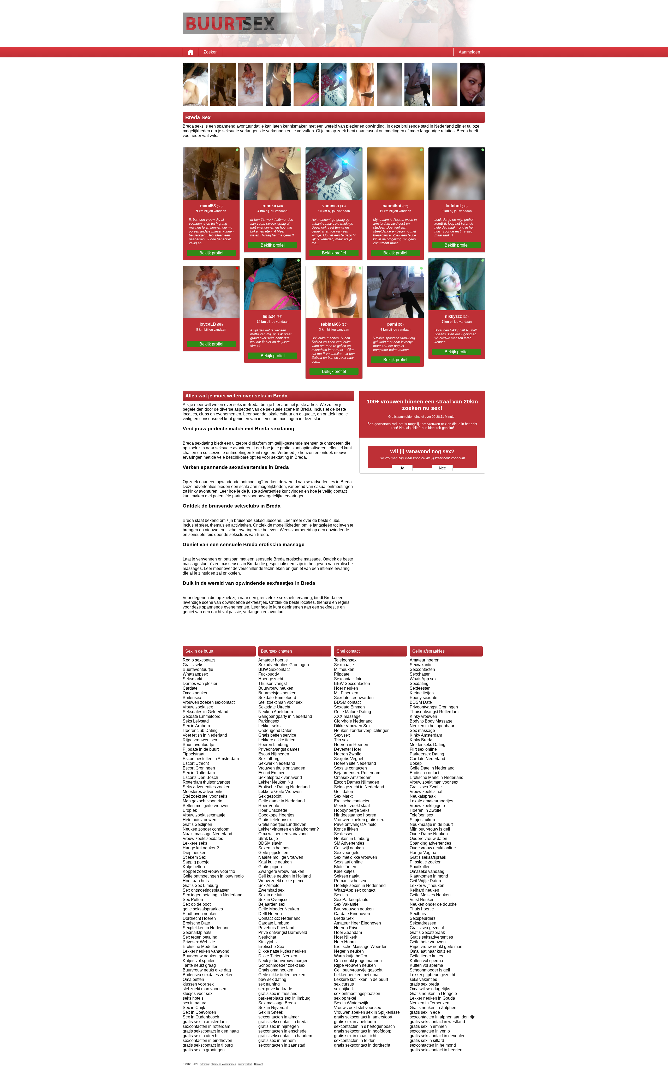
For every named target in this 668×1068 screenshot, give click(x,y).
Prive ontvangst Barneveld (282, 932)
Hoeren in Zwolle (426, 810)
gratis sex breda (424, 984)
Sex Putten (193, 899)
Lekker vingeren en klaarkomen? (288, 829)
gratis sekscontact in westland (437, 1021)
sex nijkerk (344, 989)
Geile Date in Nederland (432, 768)
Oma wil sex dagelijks (430, 989)
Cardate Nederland (427, 758)
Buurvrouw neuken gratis (206, 956)
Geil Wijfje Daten (425, 881)
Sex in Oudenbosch (201, 1017)
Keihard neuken (424, 890)
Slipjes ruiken (422, 820)
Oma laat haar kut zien (430, 951)
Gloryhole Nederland (353, 721)
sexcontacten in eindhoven (207, 1040)
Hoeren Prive (346, 928)
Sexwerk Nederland (276, 763)
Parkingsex (268, 721)
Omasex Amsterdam (352, 777)
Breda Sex (344, 918)
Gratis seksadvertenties (431, 937)
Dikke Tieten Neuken (277, 956)
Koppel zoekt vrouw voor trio (209, 871)
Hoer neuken (346, 688)
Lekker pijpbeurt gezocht (432, 974)
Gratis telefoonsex (275, 820)
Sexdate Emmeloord (201, 716)
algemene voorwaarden (223, 1064)
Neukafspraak (423, 796)
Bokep (416, 763)
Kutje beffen (194, 866)
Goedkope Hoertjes (276, 815)
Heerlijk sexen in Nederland (360, 885)
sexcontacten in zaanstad (281, 1045)
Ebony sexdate (423, 697)
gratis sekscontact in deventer (437, 1036)
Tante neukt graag (199, 965)
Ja (402, 468)
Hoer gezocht (270, 679)
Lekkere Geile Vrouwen (280, 791)
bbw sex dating (272, 979)
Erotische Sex (271, 946)
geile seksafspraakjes (203, 909)
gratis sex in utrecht (200, 1036)
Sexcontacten (422, 669)
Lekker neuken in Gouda (432, 998)
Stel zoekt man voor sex (280, 702)
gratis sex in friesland (277, 993)
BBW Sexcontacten (352, 683)
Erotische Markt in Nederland (436, 777)
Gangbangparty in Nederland (285, 716)
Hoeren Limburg (273, 744)
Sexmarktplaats (197, 932)
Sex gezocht (269, 796)
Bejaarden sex (271, 904)
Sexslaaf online (348, 862)
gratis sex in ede (425, 1012)
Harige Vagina (423, 852)
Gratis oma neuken (275, 970)
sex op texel (345, 998)
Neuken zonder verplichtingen (362, 730)
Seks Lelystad (196, 721)
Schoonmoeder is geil (430, 970)
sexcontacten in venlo (430, 1031)
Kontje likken (346, 829)
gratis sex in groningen (204, 1050)
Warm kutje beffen (350, 956)
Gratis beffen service (277, 735)
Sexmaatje (344, 665)
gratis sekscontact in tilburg (208, 1045)
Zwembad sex (271, 890)
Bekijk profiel (211, 253)
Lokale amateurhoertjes (431, 801)
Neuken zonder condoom (206, 829)
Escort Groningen (199, 768)
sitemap (204, 1064)
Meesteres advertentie (203, 791)
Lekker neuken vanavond (206, 951)
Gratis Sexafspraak (427, 932)
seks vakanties (423, 979)
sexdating (280, 457)
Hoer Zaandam (348, 932)
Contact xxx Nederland (279, 918)
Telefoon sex (421, 815)
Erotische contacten (352, 801)
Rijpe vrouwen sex (200, 740)
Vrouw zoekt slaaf (426, 791)
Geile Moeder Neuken (278, 909)
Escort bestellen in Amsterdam (211, 758)
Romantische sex (350, 881)
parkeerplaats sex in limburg (284, 998)
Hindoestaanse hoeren (355, 815)
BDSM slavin (270, 843)
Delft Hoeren (270, 913)
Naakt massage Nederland (207, 834)
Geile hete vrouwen (428, 942)
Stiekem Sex (194, 857)
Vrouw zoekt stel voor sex (357, 1007)
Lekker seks (269, 726)
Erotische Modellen (200, 946)
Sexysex (342, 735)
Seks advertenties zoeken (206, 787)
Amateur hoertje (273, 660)
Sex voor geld (347, 852)
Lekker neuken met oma (356, 974)
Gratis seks (193, 665)
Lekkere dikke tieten (276, 740)
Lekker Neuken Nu (275, 782)
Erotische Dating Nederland (284, 787)
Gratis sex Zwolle (426, 787)
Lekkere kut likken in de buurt (361, 979)
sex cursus (344, 984)
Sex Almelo (268, 885)
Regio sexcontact (199, 660)
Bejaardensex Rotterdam (357, 773)
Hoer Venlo (268, 805)
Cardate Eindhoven (352, 913)
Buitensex (192, 697)
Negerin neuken (349, 951)
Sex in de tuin (271, 895)
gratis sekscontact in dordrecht (362, 1045)
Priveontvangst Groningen (434, 707)
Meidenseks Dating (427, 744)
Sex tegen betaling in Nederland (212, 895)
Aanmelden (469, 52)
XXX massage (347, 716)
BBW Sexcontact (274, 669)
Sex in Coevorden (199, 1012)
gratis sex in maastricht (355, 1036)
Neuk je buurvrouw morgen (283, 960)
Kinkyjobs (267, 942)
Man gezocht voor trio (202, 801)
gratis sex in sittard (427, 1040)
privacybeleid (245, 1064)
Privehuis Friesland (276, 928)
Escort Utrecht (196, 763)
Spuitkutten (420, 866)
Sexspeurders (423, 918)
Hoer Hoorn (345, 942)
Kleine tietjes (422, 693)
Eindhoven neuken (200, 913)
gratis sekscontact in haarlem (285, 1036)
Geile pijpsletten (273, 852)
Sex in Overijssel (274, 899)
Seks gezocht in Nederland (359, 787)
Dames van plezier (200, 683)
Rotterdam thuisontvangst (206, 782)
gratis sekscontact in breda (283, 1021)
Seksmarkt (192, 679)
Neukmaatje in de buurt (431, 824)
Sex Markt (343, 796)
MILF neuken (346, 693)
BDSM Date (421, 702)
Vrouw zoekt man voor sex (434, 782)
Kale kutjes (344, 871)
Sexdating (419, 683)
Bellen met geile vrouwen (206, 805)
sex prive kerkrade (275, 989)
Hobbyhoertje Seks (351, 810)
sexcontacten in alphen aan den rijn (442, 1017)
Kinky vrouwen (423, 716)
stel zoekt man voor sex (204, 989)
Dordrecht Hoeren (199, 918)
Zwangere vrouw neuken (281, 871)
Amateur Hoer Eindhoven (357, 923)
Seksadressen (423, 923)
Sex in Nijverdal (273, 1007)
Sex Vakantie (346, 904)
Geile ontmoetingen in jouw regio (213, 876)
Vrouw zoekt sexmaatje (204, 815)
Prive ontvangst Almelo (355, 824)
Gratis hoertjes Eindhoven (282, 824)
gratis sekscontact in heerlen (436, 1050)
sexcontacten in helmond (433, 1045)
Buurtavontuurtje (198, 669)
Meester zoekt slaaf (352, 805)
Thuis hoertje (422, 909)
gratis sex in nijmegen (278, 1026)
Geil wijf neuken (349, 848)
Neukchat (267, 937)
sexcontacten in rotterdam (206, 1026)
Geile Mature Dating (352, 711)
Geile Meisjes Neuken (430, 895)
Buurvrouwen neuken (354, 909)
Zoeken (211, 52)
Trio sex (341, 740)
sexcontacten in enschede (282, 1031)
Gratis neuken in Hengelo (433, 993)
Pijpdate (341, 674)
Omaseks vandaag (427, 871)
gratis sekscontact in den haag (211, 1031)
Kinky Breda (421, 740)
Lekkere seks (195, 843)
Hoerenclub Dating (200, 730)
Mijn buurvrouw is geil (430, 829)
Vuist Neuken (422, 899)
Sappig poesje (196, 862)
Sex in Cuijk (194, 1007)
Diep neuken (194, 852)
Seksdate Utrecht (274, 707)
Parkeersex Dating (427, 754)
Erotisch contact (424, 773)
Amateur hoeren (424, 660)
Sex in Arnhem (196, 726)
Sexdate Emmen (349, 707)
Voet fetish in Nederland (205, 735)
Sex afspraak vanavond (280, 777)
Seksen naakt (346, 876)
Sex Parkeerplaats (351, 899)
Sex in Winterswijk (351, 1003)
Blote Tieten (345, 866)
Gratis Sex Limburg (200, 885)
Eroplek (190, 810)
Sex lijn (341, 895)
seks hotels (193, 998)
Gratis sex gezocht (427, 928)
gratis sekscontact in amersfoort (363, 1017)
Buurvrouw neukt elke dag (207, 970)
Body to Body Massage (431, 721)
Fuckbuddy (268, 674)
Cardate (190, 688)
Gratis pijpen (270, 866)
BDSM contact (347, 702)
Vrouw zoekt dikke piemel (282, 881)
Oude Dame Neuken (429, 834)
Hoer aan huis (196, 881)
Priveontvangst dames (279, 749)
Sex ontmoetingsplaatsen (206, 890)
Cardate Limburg (273, 923)
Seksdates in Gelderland (205, 711)
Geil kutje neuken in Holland (284, 876)
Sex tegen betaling (200, 937)
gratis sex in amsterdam (204, 1021)
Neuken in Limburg (351, 838)
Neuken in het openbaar (432, 726)
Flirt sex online (423, 749)
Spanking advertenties (430, 843)
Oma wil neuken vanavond (283, 834)
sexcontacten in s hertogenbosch (364, 1026)
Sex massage (422, 730)
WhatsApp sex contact (354, 890)
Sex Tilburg (268, 758)
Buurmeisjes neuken (277, 693)
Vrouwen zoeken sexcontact (209, 702)
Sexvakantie (421, 665)
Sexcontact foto (348, 679)
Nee (442, 468)
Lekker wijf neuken (427, 885)
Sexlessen (344, 834)
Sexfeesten (420, 688)
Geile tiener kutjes (426, 956)
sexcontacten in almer (278, 1017)
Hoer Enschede (272, 810)
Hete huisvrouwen (199, 820)
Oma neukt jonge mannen (358, 960)
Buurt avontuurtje (198, 744)
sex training (269, 984)
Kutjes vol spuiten (199, 960)
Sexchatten (420, 674)
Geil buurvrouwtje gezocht (358, 970)
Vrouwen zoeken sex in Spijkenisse (367, 1012)
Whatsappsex (195, 674)
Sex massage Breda (277, 1003)
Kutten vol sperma (426, 960)
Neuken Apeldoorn (275, 711)
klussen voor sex (198, 984)
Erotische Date (196, 923)
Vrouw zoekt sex (198, 707)
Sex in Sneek (270, 1012)
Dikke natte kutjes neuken (282, 951)
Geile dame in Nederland (281, 801)
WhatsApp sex (423, 679)
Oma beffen (193, 979)
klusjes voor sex (197, 993)
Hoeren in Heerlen (351, 744)
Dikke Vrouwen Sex (352, 726)
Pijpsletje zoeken (426, 862)
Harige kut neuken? (201, 848)
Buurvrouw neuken (275, 688)
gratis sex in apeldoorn (355, 1021)
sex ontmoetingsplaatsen (357, 993)
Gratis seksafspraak (428, 857)
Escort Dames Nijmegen (356, 782)
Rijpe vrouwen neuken (355, 965)
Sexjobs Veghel (348, 758)
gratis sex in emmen (428, 1026)
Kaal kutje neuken (275, 862)
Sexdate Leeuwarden (354, 697)
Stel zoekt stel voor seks (205, 796)
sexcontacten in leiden (354, 1040)
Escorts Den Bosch (200, 777)
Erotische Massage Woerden (360, 946)
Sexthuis (418, 913)
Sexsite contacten (350, 768)
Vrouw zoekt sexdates (203, 838)
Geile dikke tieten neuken (281, 974)
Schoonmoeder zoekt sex (281, 965)
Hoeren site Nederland (355, 763)
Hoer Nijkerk (345, 937)
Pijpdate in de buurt (201, 749)
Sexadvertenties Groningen (283, 665)
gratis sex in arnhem (277, 1040)
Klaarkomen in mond (429, 876)
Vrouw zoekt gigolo (427, 805)
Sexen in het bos (273, 848)
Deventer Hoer (347, 749)
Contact (258, 1064)
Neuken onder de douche (433, 904)
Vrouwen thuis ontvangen (281, 768)
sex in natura (194, 1003)
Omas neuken (195, 693)
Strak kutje (268, 838)
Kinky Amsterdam (426, 735)
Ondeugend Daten (275, 730)
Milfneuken (344, 669)
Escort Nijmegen (273, 754)
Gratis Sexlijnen (197, 824)
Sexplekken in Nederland (206, 928)
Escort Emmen (271, 773)
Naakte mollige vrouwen (280, 857)
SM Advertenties (349, 843)
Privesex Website (199, 942)
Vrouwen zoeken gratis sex (359, 820)
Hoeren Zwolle (347, 754)
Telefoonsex (345, 660)
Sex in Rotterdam (199, 773)
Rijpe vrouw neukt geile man (436, 946)
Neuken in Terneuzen (429, 1003)
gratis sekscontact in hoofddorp (362, 1031)
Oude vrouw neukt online (433, 848)
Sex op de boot (197, 904)
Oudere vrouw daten (428, 838)
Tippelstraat (193, 754)
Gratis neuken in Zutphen (433, 1007)
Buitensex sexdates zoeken (208, 974)
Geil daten (343, 791)
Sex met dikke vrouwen (355, 857)
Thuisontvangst (272, 683)
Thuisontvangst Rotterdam (434, 711)
